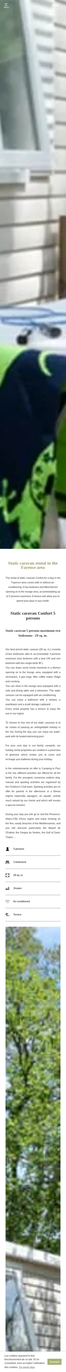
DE (54, 14)
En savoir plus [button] (27, 1367)
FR (54, 8)
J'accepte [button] (55, 1362)
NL (54, 11)
